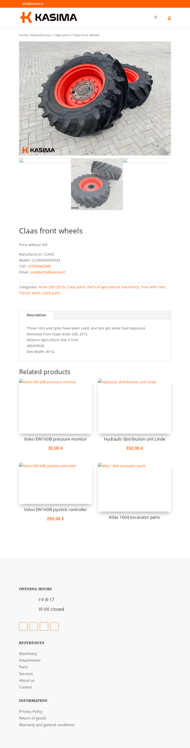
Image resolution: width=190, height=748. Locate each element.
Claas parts (62, 35)
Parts (23, 666)
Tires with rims (153, 287)
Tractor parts (30, 293)
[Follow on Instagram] (44, 626)
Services (26, 673)
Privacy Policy (31, 711)
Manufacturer (41, 35)
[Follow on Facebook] (23, 626)
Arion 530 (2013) (52, 287)
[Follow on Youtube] (54, 626)
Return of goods (32, 717)
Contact (25, 686)
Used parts (51, 293)
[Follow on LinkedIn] (33, 626)
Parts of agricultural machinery (113, 287)
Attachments (30, 660)
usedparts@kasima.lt (47, 272)
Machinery (28, 653)
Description (36, 315)
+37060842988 (39, 266)
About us (26, 680)
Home (23, 35)
